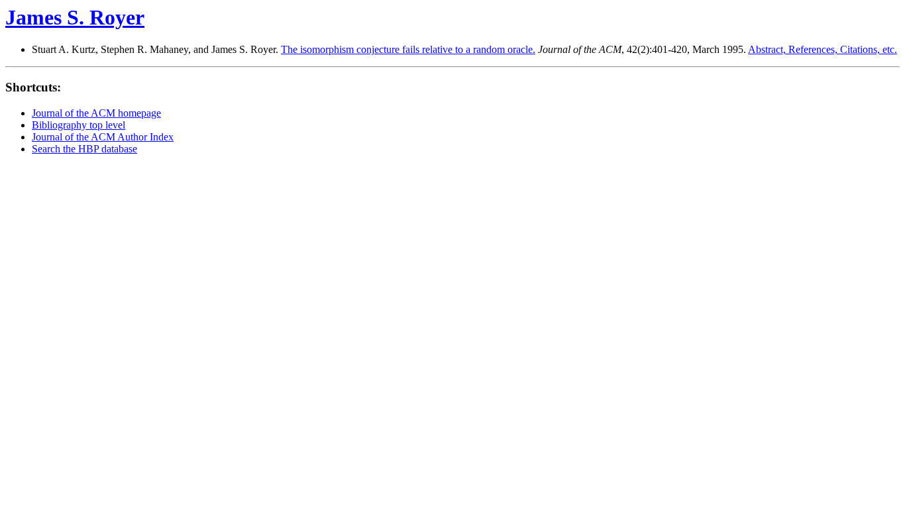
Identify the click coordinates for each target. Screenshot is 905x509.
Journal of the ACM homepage (96, 113)
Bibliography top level (78, 125)
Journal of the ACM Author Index (103, 136)
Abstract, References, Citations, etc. (822, 49)
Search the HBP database (84, 148)
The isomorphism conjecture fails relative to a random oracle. (408, 49)
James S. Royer (74, 17)
